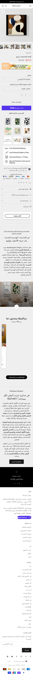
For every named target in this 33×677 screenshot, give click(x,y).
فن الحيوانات (27, 597)
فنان (30, 617)
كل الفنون (28, 583)
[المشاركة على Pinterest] (21, 182)
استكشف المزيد (16, 462)
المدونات (28, 610)
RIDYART (28, 53)
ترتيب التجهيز (27, 550)
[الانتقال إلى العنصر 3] (17, 46)
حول (29, 624)
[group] (16, 294)
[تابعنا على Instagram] (21, 656)
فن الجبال (28, 600)
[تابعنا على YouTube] (12, 656)
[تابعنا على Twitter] (26, 656)
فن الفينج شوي (26, 603)
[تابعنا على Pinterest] (17, 656)
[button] (17, 372)
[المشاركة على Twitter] (23, 182)
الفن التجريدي (27, 569)
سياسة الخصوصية (25, 530)
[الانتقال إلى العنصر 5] (6, 46)
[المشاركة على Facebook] (26, 182)
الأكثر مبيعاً (28, 586)
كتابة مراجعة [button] (17, 216)
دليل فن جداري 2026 (24, 627)
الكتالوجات (28, 607)
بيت (30, 566)
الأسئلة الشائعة (26, 527)
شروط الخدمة (26, 541)
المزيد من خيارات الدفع (16, 113)
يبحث (29, 557)
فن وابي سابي (26, 573)
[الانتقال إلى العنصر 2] (23, 46)
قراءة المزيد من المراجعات (16, 377)
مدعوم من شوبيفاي (12, 665)
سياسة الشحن (26, 537)
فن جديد (28, 590)
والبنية (8, 240)
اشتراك (26, 650)
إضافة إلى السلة (16, 102)
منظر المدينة (27, 593)
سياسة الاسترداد (26, 534)
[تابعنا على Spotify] (7, 656)
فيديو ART (28, 620)
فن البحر (28, 580)
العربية (9, 661)
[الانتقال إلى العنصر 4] (11, 46)
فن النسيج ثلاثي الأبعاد (24, 576)
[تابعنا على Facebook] (30, 656)
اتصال (29, 553)
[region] (16, 475)
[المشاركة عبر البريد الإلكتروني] (19, 182)
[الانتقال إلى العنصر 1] (28, 46)
